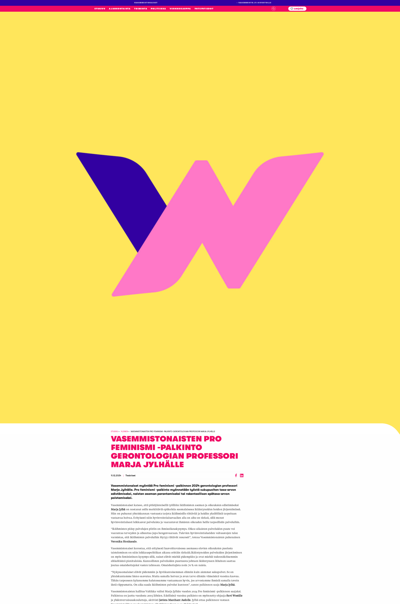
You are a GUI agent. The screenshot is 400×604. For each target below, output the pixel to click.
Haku (273, 8)
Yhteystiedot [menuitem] (204, 8)
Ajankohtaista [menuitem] (120, 8)
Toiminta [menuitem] (140, 8)
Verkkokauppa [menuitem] (180, 8)
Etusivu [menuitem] (100, 8)
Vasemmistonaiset (32, 54)
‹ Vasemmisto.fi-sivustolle (254, 3)
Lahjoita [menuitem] (298, 8)
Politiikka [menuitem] (158, 8)
